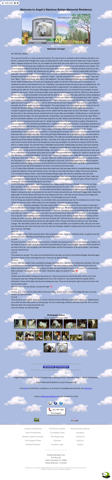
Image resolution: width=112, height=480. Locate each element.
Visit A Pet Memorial (33, 433)
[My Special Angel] (62, 348)
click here (88, 388)
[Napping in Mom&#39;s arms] (82, 324)
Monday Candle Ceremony (33, 437)
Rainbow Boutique (33, 444)
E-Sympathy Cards (57, 433)
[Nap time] (70, 324)
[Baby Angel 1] (20, 324)
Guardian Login (57, 444)
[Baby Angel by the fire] (43, 324)
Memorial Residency (49, 396)
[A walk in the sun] (93, 324)
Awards (80, 444)
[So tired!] (57, 336)
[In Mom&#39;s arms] (48, 336)
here (26, 388)
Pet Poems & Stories (57, 429)
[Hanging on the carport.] (50, 348)
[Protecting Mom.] (89, 336)
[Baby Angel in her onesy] (56, 324)
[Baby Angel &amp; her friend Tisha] (76, 338)
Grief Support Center (33, 440)
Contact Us (80, 437)
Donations (80, 433)
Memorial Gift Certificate (80, 429)
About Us (80, 440)
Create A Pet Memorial (33, 429)
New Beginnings (57, 437)
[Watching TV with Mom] (29, 336)
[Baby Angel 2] (31, 324)
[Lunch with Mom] (20, 336)
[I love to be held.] (65, 336)
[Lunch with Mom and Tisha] (39, 336)
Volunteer (57, 440)
